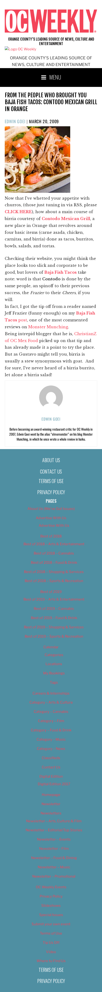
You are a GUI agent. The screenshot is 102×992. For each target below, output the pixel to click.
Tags (54, 682)
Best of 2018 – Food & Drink (54, 562)
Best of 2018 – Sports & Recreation (54, 581)
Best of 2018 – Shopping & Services (54, 572)
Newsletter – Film (54, 848)
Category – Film (51, 721)
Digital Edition (51, 776)
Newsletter (51, 804)
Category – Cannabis (51, 712)
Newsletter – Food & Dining (54, 858)
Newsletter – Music (54, 867)
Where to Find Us (51, 961)
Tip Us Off (51, 942)
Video (51, 952)
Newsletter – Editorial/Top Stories (54, 830)
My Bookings (54, 673)
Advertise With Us (51, 518)
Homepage (51, 795)
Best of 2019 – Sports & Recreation (54, 636)
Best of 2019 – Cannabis (54, 608)
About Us (51, 460)
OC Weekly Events (51, 887)
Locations (54, 664)
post (22, 320)
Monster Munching (48, 326)
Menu (55, 77)
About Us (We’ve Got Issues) (51, 509)
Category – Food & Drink (51, 730)
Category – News (51, 749)
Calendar (51, 647)
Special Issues (51, 915)
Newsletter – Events (54, 839)
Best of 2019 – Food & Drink (54, 618)
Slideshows (51, 905)
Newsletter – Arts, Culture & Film (54, 821)
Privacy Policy (51, 492)
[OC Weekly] (20, 49)
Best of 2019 (51, 592)
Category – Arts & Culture (51, 702)
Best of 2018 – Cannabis (54, 553)
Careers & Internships (51, 693)
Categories (54, 655)
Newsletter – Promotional (53, 876)
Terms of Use (51, 480)
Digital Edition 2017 (54, 784)
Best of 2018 (51, 536)
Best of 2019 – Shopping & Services (54, 627)
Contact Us (51, 471)
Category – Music (51, 739)
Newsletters (51, 813)
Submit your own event (51, 924)
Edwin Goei (15, 121)
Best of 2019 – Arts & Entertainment (53, 599)
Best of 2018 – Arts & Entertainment (53, 544)
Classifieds (51, 758)
